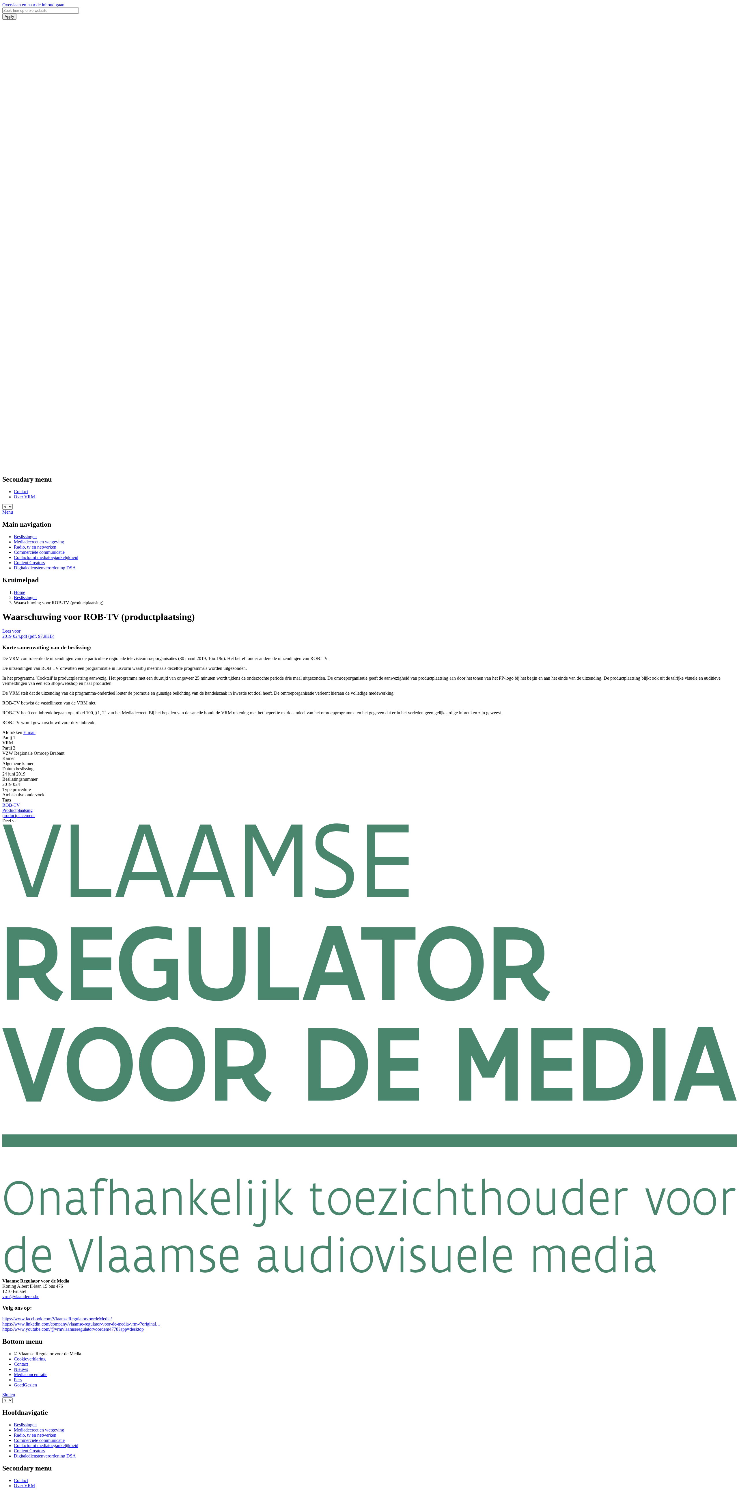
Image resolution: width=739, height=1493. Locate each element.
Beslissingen (25, 536)
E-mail (29, 732)
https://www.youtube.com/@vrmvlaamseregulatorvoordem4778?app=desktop (73, 1329)
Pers (18, 1379)
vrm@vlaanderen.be (20, 1296)
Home (19, 592)
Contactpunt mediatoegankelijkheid (46, 557)
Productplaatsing (17, 810)
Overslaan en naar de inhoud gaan (33, 4)
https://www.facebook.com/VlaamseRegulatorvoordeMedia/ (57, 1318)
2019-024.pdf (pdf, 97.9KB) (28, 636)
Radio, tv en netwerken (35, 547)
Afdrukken (12, 732)
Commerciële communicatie (39, 552)
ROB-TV (11, 805)
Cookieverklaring (30, 1358)
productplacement (18, 815)
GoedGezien (25, 1384)
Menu (7, 512)
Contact (21, 491)
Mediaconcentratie (30, 1374)
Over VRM (24, 496)
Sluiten (8, 1394)
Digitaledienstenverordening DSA (45, 567)
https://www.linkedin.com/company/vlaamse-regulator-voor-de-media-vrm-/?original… (81, 1323)
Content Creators (29, 562)
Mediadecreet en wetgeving (39, 541)
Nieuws (21, 1369)
